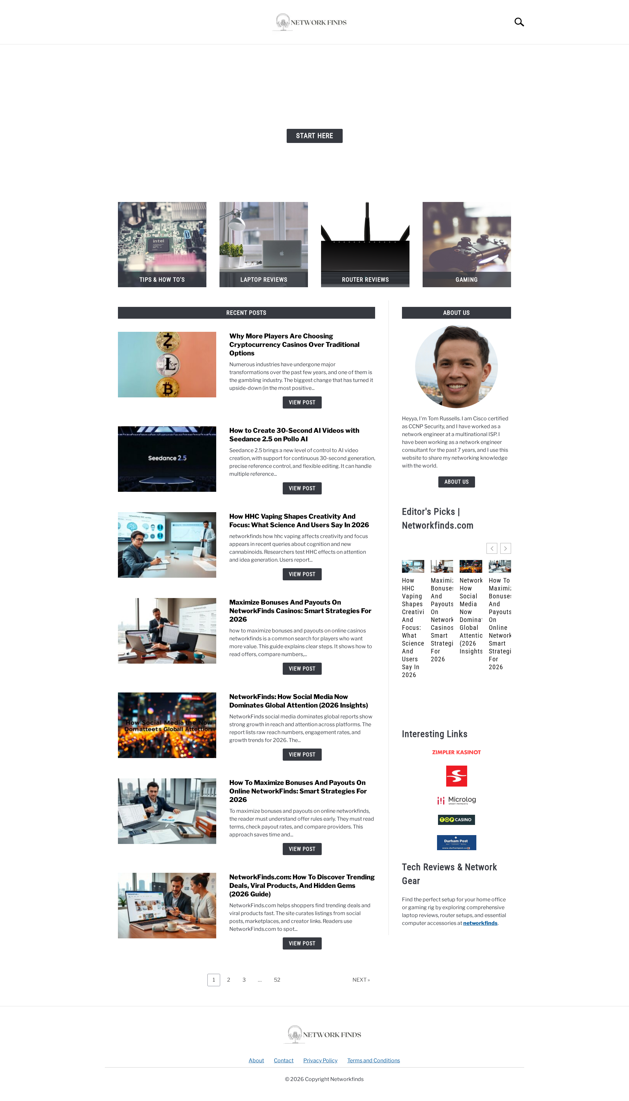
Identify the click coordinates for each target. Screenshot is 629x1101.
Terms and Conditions (373, 1060)
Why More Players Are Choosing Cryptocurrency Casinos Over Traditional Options (294, 344)
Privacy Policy (320, 1060)
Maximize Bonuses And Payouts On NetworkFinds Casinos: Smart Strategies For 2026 (300, 610)
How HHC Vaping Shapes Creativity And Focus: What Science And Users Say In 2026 (413, 627)
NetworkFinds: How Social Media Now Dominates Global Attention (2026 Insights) (471, 615)
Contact (284, 1060)
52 (280, 978)
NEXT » (361, 980)
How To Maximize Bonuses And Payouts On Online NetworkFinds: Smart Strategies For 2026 (298, 791)
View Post (302, 402)
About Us (457, 482)
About (256, 1060)
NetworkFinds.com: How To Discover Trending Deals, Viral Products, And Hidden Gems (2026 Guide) (302, 885)
